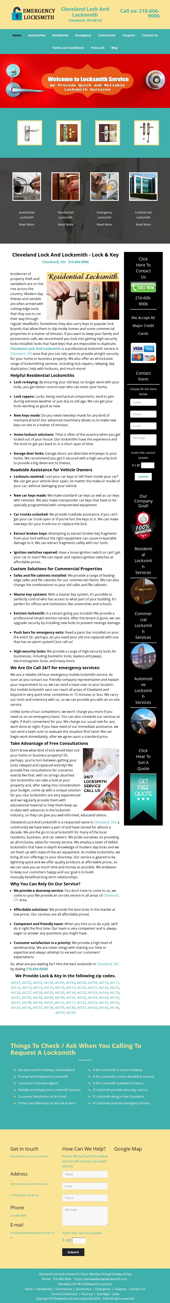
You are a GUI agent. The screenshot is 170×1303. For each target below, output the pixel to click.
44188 (37, 997)
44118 (59, 987)
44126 (15, 992)
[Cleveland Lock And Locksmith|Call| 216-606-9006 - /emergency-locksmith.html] (104, 186)
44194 (103, 997)
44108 (81, 982)
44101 (15, 982)
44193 (92, 997)
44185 (26, 997)
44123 (92, 1002)
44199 (37, 1002)
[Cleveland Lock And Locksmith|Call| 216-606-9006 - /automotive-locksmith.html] (26, 186)
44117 (70, 1002)
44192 (81, 997)
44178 (114, 992)
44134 (70, 992)
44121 (92, 987)
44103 (37, 982)
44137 (37, 1007)
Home (16, 35)
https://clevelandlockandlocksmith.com (100, 1279)
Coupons (128, 35)
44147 (60, 1012)
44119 (70, 987)
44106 (70, 982)
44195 (114, 997)
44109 (92, 982)
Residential (60, 35)
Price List (97, 48)
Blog (114, 48)
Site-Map (103, 1294)
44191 (70, 997)
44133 (15, 1007)
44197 (15, 1002)
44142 (92, 1007)
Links (115, 1294)
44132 (114, 1002)
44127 (26, 992)
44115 (48, 987)
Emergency (83, 35)
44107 (48, 1002)
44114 (37, 987)
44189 (48, 997)
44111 (114, 982)
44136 (26, 1007)
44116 (59, 1002)
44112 (15, 987)
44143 (92, 992)
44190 (59, 997)
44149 (71, 1012)
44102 (26, 982)
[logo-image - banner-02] (85, 81)
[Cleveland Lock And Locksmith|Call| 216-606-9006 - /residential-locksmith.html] (65, 186)
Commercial (106, 35)
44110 (103, 982)
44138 (48, 1007)
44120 (81, 987)
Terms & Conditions (64, 1294)
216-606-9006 (149, 13)
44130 (59, 992)
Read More (26, 224)
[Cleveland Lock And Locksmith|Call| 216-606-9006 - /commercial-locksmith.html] (143, 186)
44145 (103, 1007)
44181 (15, 997)
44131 (103, 1002)
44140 (70, 1007)
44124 (103, 987)
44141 (81, 1007)
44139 (59, 1007)
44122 (81, 1002)
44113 (26, 987)
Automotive (36, 35)
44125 (114, 987)
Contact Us (150, 35)
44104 (48, 982)
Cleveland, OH (54, 262)
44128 (37, 992)
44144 (103, 992)
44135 (81, 992)
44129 (48, 992)
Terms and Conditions (68, 48)
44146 (114, 1007)
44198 (26, 1002)
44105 (59, 982)
